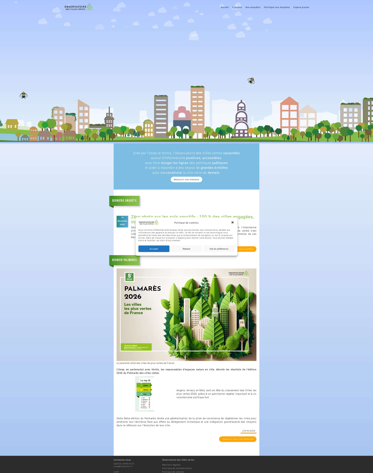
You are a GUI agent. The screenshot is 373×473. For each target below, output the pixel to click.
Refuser (186, 248)
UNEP (116, 472)
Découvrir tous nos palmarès (238, 439)
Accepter (154, 248)
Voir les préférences (219, 248)
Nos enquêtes (253, 7)
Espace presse (301, 7)
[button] (233, 222)
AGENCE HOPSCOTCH (124, 464)
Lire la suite (248, 431)
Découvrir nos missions (186, 179)
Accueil (225, 7)
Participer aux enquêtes (277, 7)
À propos (237, 7)
